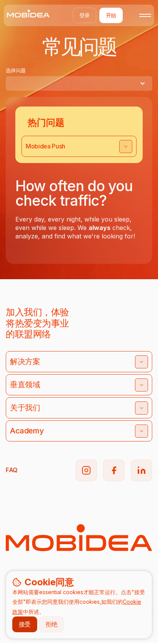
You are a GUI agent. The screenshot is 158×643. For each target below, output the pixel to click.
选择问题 (16, 70)
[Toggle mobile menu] (145, 15)
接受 (25, 624)
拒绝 (52, 624)
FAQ (12, 470)
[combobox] (79, 83)
